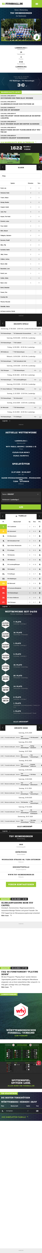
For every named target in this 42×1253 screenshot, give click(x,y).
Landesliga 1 (21, 48)
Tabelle (22, 515)
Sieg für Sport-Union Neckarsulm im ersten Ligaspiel (20, 117)
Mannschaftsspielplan (2, 323)
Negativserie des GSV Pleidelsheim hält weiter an (21, 131)
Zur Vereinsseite (21, 16)
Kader (21, 167)
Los (21, 507)
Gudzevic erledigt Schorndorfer (15, 138)
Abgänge (2, 167)
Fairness (2, 516)
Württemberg (24, 10)
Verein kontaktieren (21, 884)
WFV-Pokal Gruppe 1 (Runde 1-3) (21, 446)
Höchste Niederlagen (2, 727)
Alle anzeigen (20, 721)
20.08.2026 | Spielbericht (8, 101)
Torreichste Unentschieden (39, 727)
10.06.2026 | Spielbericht (8, 113)
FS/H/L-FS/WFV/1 (21, 456)
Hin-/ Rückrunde (39, 516)
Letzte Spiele (39, 323)
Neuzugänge (39, 167)
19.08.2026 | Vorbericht (8, 107)
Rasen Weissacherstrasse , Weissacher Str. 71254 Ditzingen (21, 479)
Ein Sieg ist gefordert (10, 110)
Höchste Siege (21, 728)
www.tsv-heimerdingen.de (21, 874)
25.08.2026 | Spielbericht (8, 95)
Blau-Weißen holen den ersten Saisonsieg (20, 124)
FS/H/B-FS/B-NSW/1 (21, 452)
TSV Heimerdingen (21, 836)
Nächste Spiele (21, 324)
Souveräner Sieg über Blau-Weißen (17, 98)
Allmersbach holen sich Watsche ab (17, 104)
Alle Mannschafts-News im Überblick (17, 142)
